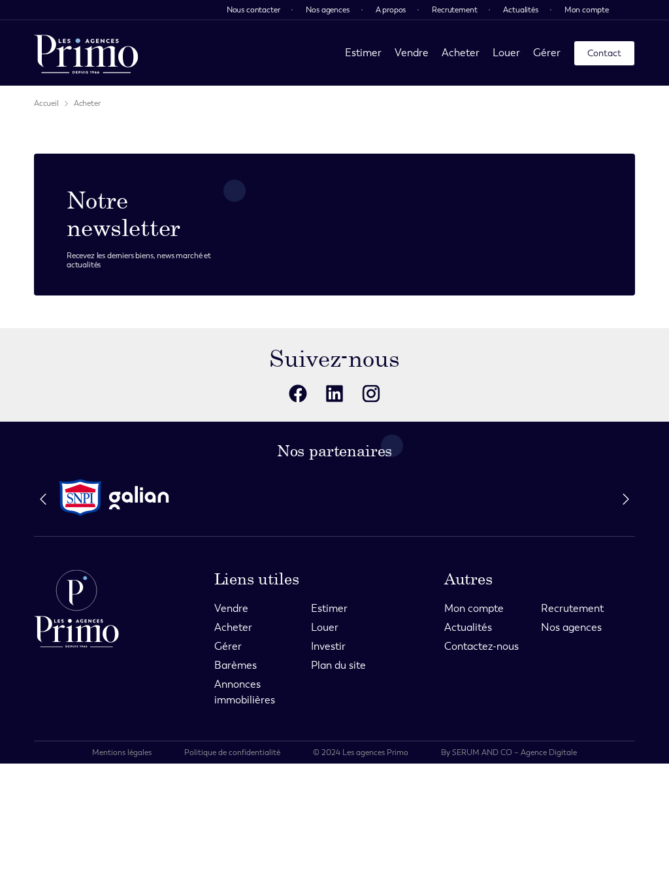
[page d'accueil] (86, 53)
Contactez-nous (481, 646)
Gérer (547, 52)
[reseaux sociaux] (298, 393)
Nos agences (327, 9)
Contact (604, 53)
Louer (506, 52)
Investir (328, 646)
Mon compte (586, 9)
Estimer (363, 52)
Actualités (520, 9)
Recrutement (454, 9)
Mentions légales (122, 752)
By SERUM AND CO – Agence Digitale (509, 752)
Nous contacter (253, 9)
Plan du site (338, 665)
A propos (391, 9)
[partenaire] (80, 497)
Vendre (412, 52)
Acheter (461, 52)
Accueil (46, 103)
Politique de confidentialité (232, 752)
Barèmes (235, 665)
